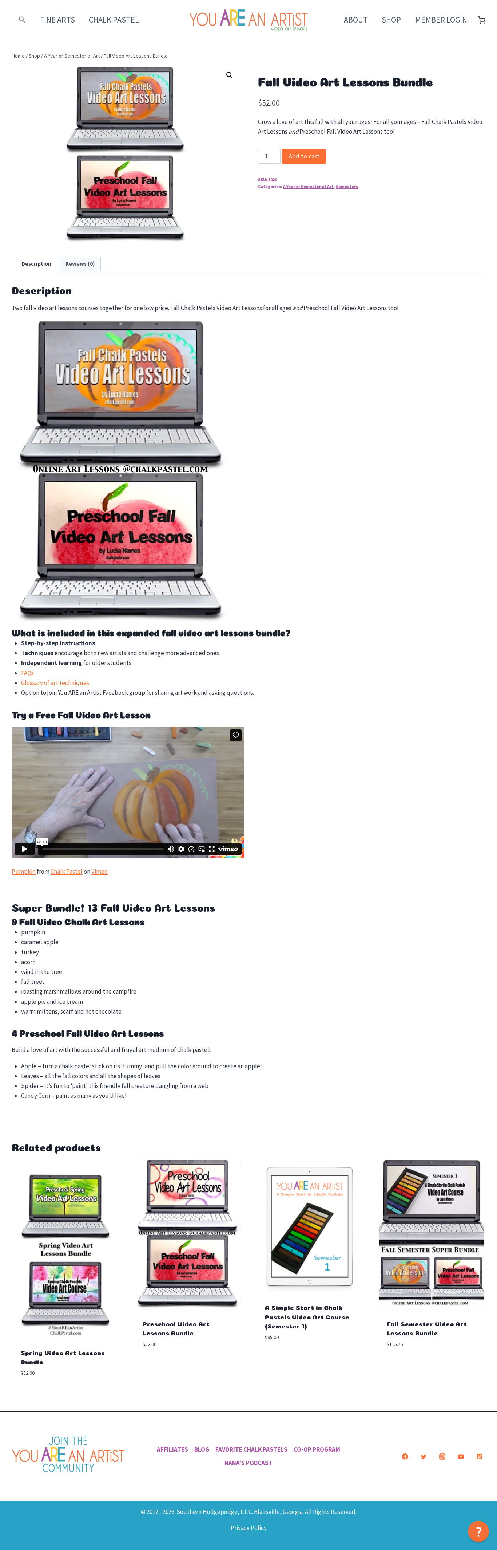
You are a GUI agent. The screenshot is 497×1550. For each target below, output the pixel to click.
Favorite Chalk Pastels (251, 1449)
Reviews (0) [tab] (80, 263)
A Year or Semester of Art (308, 186)
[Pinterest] (479, 1456)
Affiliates (172, 1449)
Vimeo (99, 872)
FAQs (27, 673)
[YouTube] (460, 1456)
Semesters (347, 186)
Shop (391, 20)
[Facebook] (405, 1456)
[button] (22, 20)
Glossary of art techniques (55, 683)
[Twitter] (423, 1456)
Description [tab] (36, 263)
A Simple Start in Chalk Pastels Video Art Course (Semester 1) (307, 1316)
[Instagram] (442, 1456)
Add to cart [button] (159, 1366)
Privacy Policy (249, 1528)
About (356, 20)
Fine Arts (57, 20)
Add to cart (304, 156)
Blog (201, 1449)
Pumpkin (24, 872)
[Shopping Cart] (481, 20)
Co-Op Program (317, 1449)
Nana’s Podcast (248, 1463)
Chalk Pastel (114, 20)
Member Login (441, 20)
